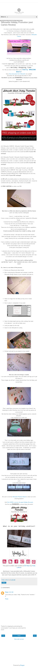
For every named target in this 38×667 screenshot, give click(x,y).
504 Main (27, 565)
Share (3, 582)
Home (19, 635)
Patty (6, 592)
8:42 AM (11, 592)
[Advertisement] (19, 5)
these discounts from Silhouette (17, 74)
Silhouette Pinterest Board (19, 496)
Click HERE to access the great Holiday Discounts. (20, 502)
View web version (19, 639)
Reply (6, 599)
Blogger (22, 665)
